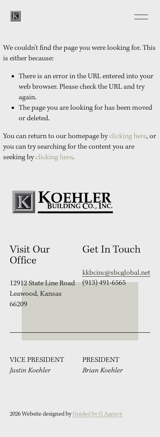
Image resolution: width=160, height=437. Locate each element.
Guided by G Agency (97, 414)
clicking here (127, 136)
